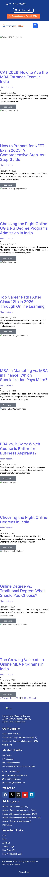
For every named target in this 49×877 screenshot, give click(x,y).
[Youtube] (25, 795)
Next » (35, 698)
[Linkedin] (31, 795)
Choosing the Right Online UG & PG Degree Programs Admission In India (24, 228)
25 (30, 698)
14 (15, 698)
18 (25, 698)
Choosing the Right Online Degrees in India (23, 519)
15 (17, 698)
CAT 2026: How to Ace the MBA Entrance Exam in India (24, 77)
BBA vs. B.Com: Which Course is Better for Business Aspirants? (20, 448)
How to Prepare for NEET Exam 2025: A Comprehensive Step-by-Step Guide (23, 152)
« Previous (4, 698)
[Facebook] (5, 795)
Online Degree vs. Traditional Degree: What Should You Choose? (22, 591)
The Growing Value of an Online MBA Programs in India (22, 664)
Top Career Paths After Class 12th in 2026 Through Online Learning (22, 302)
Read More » (8, 107)
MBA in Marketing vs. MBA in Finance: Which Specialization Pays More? (24, 375)
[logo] (9, 708)
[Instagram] (18, 795)
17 (22, 698)
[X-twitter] (12, 795)
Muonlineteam (6, 87)
